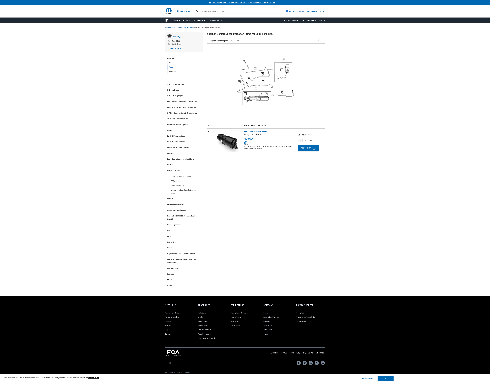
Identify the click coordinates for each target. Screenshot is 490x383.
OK (385, 378)
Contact (265, 334)
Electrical (170, 165)
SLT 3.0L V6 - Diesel (187, 27)
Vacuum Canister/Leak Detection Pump (183, 191)
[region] (245, 378)
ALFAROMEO (274, 353)
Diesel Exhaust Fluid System (181, 177)
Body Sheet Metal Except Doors (178, 124)
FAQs (166, 330)
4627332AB (248, 139)
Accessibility (267, 330)
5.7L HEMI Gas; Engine (175, 96)
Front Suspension (173, 225)
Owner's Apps (202, 321)
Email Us (168, 326)
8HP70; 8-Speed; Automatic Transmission (182, 113)
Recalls (200, 317)
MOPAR (310, 353)
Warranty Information (204, 334)
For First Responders (172, 317)
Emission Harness (177, 186)
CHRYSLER (283, 353)
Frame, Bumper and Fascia (176, 210)
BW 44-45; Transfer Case (176, 142)
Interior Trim (171, 242)
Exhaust (170, 199)
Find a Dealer (202, 313)
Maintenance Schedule (205, 330)
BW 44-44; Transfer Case (176, 136)
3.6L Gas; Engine (173, 90)
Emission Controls (173, 171)
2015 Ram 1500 (175, 27)
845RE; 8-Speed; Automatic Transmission (182, 107)
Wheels (169, 286)
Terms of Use (267, 326)
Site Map (168, 334)
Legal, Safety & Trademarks (272, 317)
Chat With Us (169, 321)
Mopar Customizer (291, 20)
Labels (169, 248)
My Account (311, 11)
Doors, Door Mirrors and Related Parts (180, 159)
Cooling (170, 153)
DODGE (292, 353)
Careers (266, 313)
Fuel (168, 231)
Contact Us (321, 20)
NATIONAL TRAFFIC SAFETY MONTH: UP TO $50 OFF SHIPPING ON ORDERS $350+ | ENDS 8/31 (242, 3)
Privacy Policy (300, 313)
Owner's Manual (203, 326)
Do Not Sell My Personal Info (305, 317)
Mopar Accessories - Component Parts (181, 254)
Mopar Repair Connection (239, 313)
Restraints (171, 274)
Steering (170, 280)
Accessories (173, 72)
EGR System (175, 181)
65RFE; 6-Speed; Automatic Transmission (182, 101)
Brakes (169, 130)
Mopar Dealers (236, 317)
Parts (171, 67)
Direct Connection (307, 20)
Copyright (266, 321)
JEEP (304, 353)
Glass (169, 236)
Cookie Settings (301, 321)
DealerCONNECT (236, 326)
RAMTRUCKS (319, 353)
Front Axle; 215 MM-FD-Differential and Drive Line (181, 217)
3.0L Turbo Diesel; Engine (176, 84)
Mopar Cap (235, 321)
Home (167, 27)
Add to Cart (306, 148)
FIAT (298, 353)
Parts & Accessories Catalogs (207, 338)
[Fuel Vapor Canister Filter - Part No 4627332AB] (227, 141)
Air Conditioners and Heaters (177, 119)
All (170, 63)
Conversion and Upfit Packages (178, 147)
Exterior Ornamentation (175, 204)
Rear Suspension (173, 268)
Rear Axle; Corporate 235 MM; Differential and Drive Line (181, 261)
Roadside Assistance (172, 313)
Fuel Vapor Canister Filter (255, 131)
